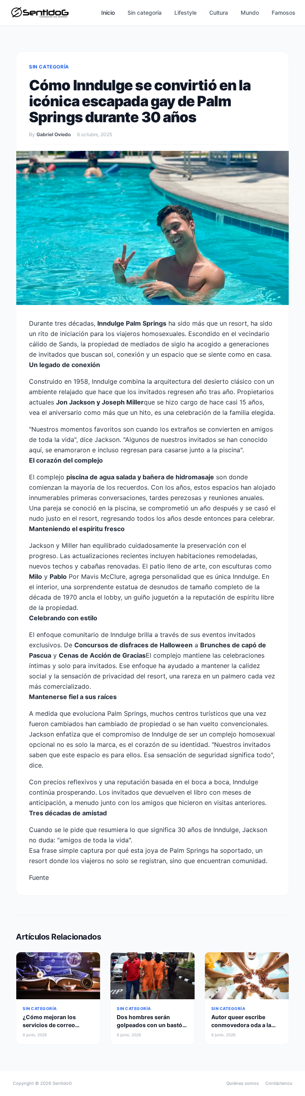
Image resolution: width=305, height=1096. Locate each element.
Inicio (108, 12)
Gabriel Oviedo (54, 134)
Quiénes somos (242, 1083)
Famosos (283, 12)
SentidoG (62, 1083)
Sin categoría (144, 12)
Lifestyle (185, 12)
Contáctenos (278, 1083)
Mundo (250, 12)
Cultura (218, 12)
